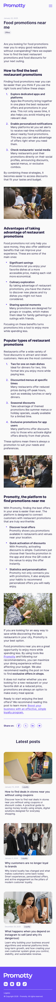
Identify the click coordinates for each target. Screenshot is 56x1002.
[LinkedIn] (6, 984)
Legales (7, 993)
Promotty (9, 656)
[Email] (39, 725)
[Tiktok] (25, 984)
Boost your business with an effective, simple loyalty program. (25, 709)
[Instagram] (12, 984)
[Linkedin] (32, 725)
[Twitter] (25, 725)
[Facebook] (19, 725)
